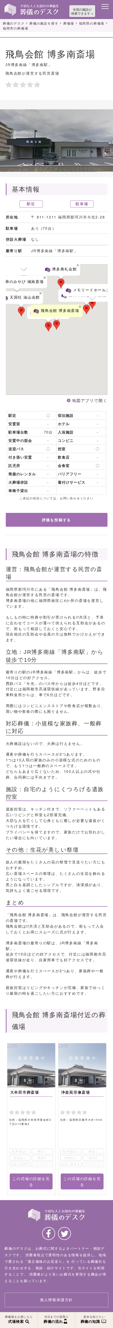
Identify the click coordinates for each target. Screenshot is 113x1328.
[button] (21, 311)
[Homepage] (31, 5)
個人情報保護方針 (56, 1300)
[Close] (41, 293)
